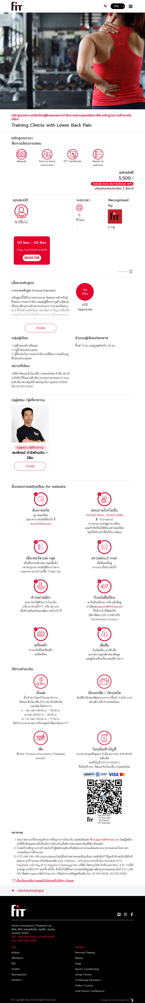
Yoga (78, 963)
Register (31, 257)
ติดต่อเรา (16, 980)
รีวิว (13, 963)
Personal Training (85, 952)
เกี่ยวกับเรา (17, 958)
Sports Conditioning (87, 969)
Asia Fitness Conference (90, 991)
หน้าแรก (15, 952)
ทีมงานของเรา (19, 974)
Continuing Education (88, 980)
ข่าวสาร (15, 969)
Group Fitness (83, 974)
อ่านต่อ (40, 327)
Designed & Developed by (115, 1000)
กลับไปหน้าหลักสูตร (30, 890)
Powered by (123, 271)
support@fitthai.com (109, 606)
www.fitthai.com (40, 523)
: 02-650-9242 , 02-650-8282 (104, 515)
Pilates (79, 958)
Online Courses (84, 985)
